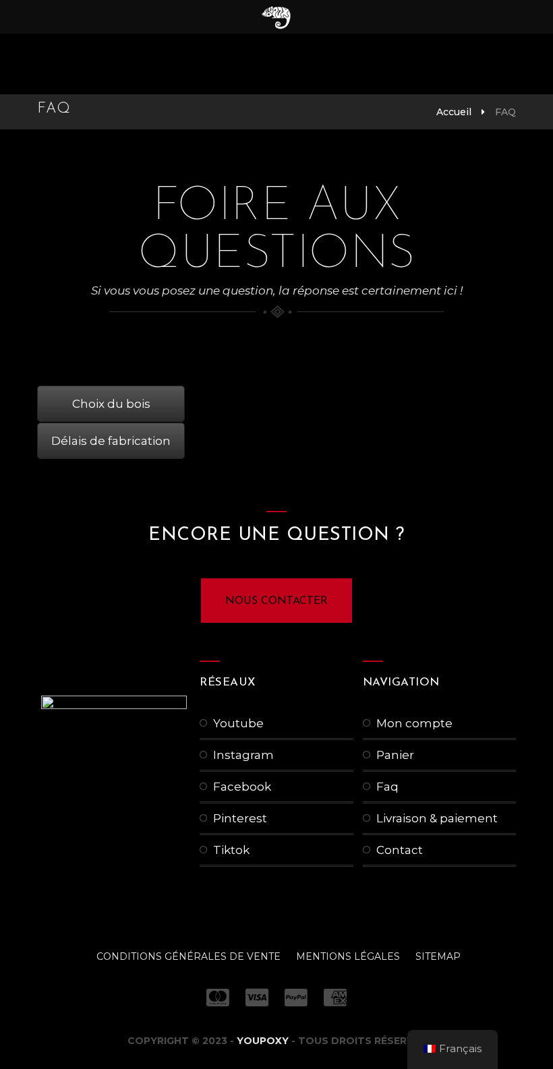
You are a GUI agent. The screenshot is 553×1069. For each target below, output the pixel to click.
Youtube (238, 723)
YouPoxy (263, 1041)
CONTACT (399, 850)
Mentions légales (348, 956)
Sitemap (438, 956)
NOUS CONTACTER (276, 601)
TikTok (231, 850)
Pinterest (240, 818)
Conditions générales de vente (188, 956)
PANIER (395, 755)
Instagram (243, 755)
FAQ (387, 786)
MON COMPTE (414, 723)
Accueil (453, 112)
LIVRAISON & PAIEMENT (437, 818)
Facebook (242, 786)
